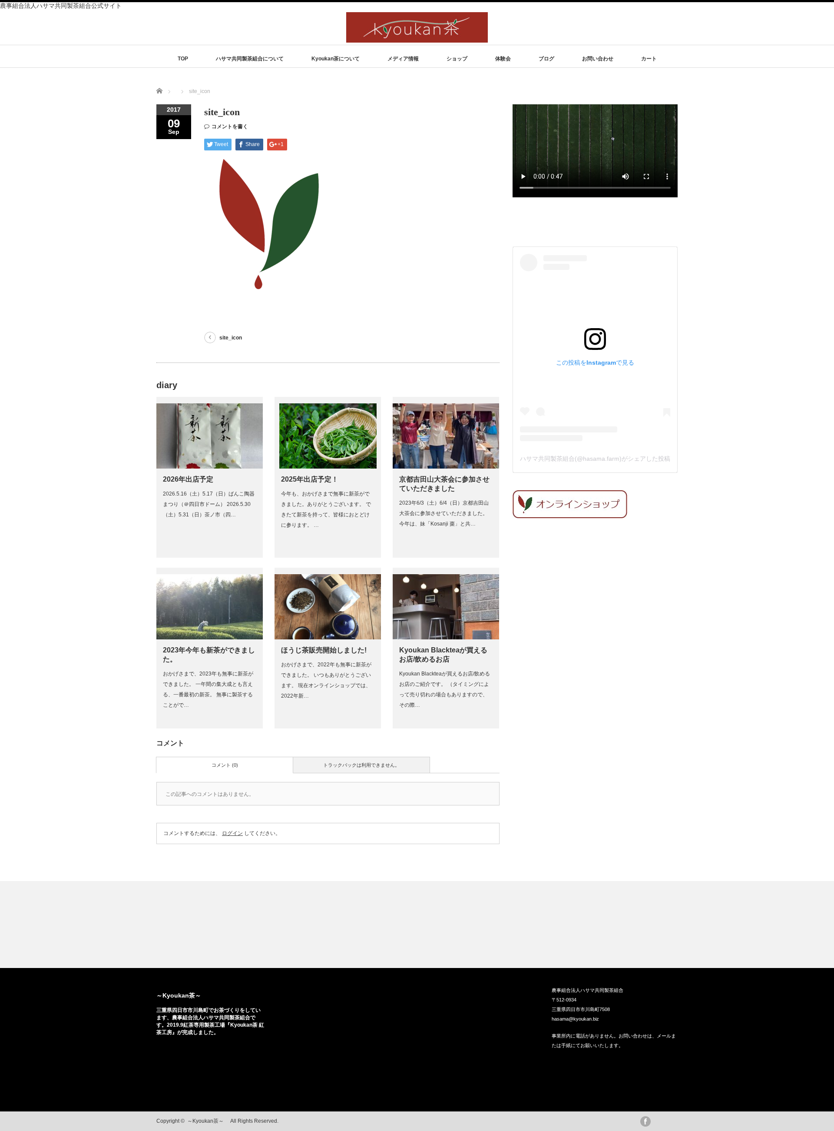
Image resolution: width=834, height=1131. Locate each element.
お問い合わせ (597, 59)
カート (649, 59)
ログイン (232, 833)
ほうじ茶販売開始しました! (324, 650)
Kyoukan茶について (335, 59)
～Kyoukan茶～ (181, 995)
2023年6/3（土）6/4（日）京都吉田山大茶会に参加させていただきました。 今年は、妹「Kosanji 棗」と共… (444, 513)
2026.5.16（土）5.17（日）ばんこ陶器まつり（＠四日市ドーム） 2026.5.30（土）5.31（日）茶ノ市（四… (209, 504)
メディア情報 (403, 59)
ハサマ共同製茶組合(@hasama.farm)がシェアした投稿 (595, 458)
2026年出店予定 (188, 479)
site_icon (230, 338)
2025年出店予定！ (309, 479)
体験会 (503, 59)
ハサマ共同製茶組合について (250, 59)
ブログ (546, 59)
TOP (183, 59)
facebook (645, 1121)
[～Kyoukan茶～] (417, 38)
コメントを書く (230, 126)
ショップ (457, 59)
